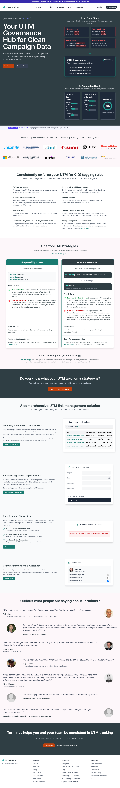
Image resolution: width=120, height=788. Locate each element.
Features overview (11, 444)
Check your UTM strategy (60, 389)
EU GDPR (94, 779)
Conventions (36, 779)
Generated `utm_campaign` (76, 497)
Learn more (107, 128)
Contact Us (95, 770)
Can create (76, 575)
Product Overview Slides (70, 767)
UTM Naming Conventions (71, 779)
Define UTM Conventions (13, 492)
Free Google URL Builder (70, 776)
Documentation (96, 764)
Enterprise (60, 7)
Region (70, 473)
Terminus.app (13, 345)
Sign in (100, 7)
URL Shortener (37, 776)
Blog (69, 7)
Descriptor (71, 489)
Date (69, 478)
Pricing (50, 7)
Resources (79, 7)
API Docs (94, 767)
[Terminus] (107, 60)
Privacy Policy (96, 773)
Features (38, 7)
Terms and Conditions (99, 776)
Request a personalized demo (67, 746)
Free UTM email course (70, 773)
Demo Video (36, 767)
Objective (71, 483)
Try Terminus (8, 66)
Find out (26, 18)
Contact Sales (111, 7)
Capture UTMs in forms (70, 782)
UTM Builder (36, 773)
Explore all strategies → (60, 254)
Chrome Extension (38, 782)
